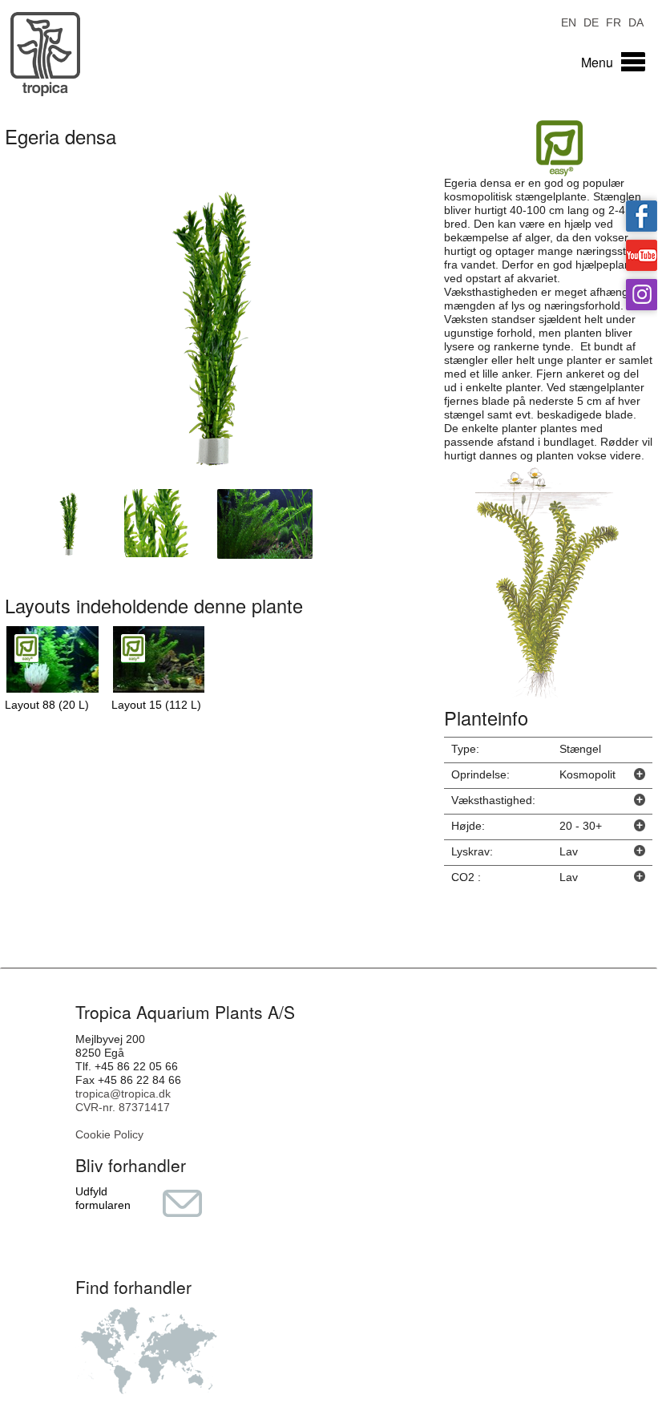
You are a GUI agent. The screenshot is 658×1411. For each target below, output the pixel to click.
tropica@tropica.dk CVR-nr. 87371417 (123, 1100)
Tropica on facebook (641, 216)
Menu (597, 62)
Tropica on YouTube (641, 255)
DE (591, 21)
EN (568, 21)
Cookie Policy (109, 1134)
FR (613, 21)
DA (636, 21)
